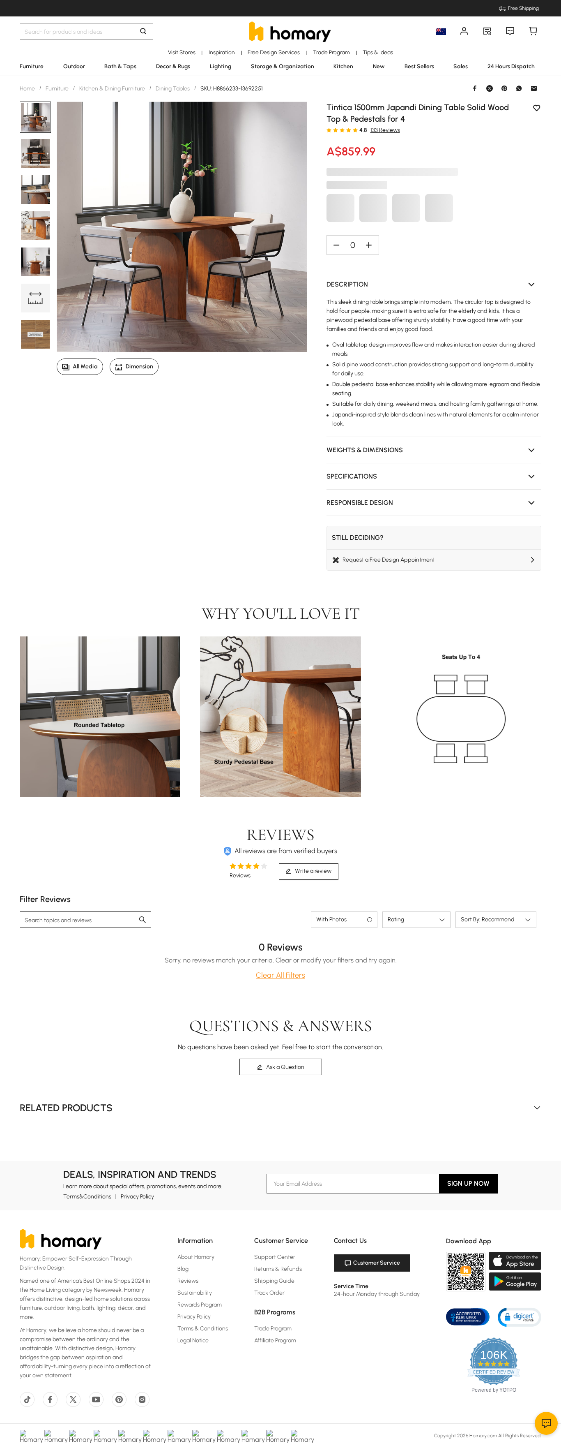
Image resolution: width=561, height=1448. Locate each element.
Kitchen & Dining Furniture (112, 88)
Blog (183, 1268)
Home (28, 88)
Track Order (269, 1292)
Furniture (57, 88)
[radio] (328, 129)
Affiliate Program (275, 1340)
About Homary (195, 1257)
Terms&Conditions (87, 1196)
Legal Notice (193, 1340)
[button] (434, 284)
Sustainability (194, 1292)
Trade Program (273, 1328)
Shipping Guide (274, 1280)
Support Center (274, 1257)
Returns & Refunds (278, 1268)
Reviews (187, 1280)
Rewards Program (199, 1304)
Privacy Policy (137, 1196)
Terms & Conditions (202, 1328)
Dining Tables (172, 88)
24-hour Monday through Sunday (377, 1294)
